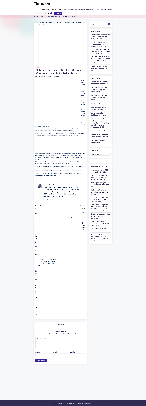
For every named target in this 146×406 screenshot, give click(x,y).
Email (55, 352)
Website (72, 352)
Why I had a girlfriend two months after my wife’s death (99, 97)
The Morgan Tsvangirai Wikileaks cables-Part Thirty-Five (100, 185)
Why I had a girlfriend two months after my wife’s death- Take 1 (99, 90)
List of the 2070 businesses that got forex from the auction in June (99, 199)
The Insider (42, 3)
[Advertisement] (44, 144)
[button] (58, 13)
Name (38, 352)
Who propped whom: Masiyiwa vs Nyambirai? (99, 114)
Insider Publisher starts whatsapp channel (98, 108)
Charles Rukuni (48, 185)
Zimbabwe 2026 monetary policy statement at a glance (100, 136)
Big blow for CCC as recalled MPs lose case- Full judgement (100, 216)
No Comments (56, 76)
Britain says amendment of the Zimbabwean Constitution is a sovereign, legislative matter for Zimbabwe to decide (100, 123)
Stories (37, 67)
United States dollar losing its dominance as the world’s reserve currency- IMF (100, 177)
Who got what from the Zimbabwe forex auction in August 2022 (100, 223)
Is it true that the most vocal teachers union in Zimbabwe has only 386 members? (100, 59)
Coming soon (95, 103)
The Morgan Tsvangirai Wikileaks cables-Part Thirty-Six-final (100, 192)
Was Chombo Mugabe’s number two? (99, 142)
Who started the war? (98, 131)
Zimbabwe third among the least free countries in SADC (100, 83)
